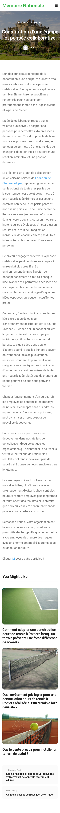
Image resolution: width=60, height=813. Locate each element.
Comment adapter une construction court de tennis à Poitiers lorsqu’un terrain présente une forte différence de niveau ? (29, 636)
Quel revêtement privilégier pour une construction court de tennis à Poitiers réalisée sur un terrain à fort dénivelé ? (29, 701)
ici (14, 558)
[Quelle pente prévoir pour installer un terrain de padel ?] (30, 728)
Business (23, 22)
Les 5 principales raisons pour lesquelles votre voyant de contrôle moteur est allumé (30, 776)
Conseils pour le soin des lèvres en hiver (30, 794)
